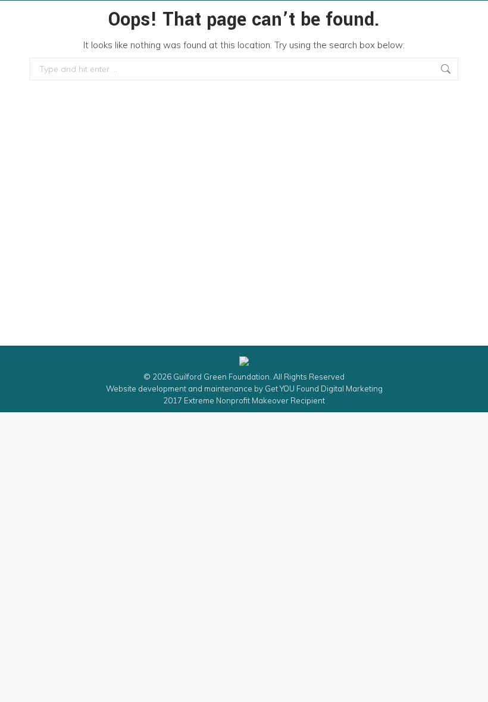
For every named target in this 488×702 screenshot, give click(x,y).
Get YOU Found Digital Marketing (324, 388)
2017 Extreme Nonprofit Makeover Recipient (244, 400)
